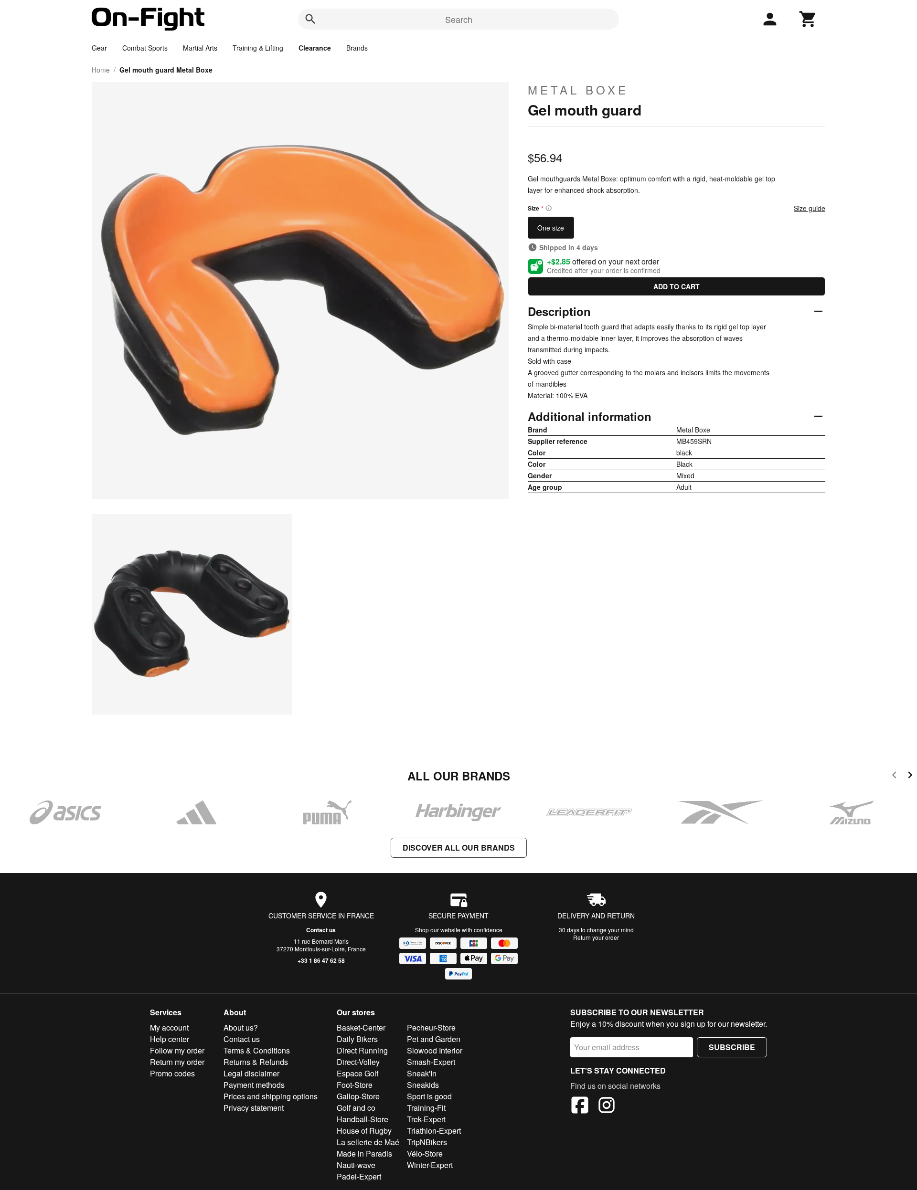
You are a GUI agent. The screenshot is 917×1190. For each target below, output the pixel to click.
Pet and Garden (433, 1038)
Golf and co (356, 1107)
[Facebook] (579, 1106)
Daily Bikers (357, 1038)
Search (458, 19)
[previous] (894, 776)
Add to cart (676, 286)
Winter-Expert (430, 1164)
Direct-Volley (358, 1061)
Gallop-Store (358, 1096)
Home (101, 69)
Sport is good (429, 1096)
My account (169, 1027)
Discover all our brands (459, 847)
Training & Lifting (258, 48)
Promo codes (172, 1073)
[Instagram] (606, 1106)
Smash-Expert (431, 1061)
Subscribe (732, 1047)
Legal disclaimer (251, 1073)
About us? (241, 1027)
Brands (357, 48)
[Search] (310, 19)
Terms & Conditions (257, 1050)
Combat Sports (145, 48)
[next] (910, 776)
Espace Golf (357, 1073)
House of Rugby (364, 1130)
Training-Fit (426, 1107)
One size (550, 227)
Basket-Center (361, 1027)
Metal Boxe (578, 89)
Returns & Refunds (256, 1061)
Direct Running (362, 1050)
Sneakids (423, 1084)
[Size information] (548, 208)
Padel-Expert (359, 1176)
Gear (99, 48)
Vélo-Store (425, 1153)
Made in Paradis (364, 1153)
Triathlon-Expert (434, 1130)
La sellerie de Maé (368, 1142)
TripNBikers (427, 1142)
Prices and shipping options (271, 1096)
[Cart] (808, 19)
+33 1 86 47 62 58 (321, 960)
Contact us (321, 930)
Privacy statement (254, 1107)
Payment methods (254, 1084)
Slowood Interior (434, 1050)
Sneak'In (422, 1073)
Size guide (809, 208)
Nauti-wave (356, 1164)
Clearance (315, 48)
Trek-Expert (426, 1119)
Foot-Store (355, 1084)
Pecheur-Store (431, 1027)
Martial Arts (200, 48)
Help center (169, 1038)
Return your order (596, 937)
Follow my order (177, 1050)
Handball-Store (362, 1119)
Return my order (177, 1061)
